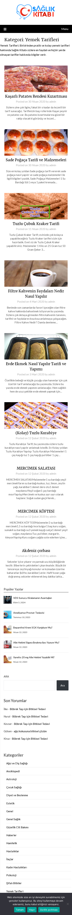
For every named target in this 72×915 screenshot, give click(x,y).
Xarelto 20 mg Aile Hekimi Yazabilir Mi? (34, 657)
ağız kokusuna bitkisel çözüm (30, 731)
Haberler (11, 835)
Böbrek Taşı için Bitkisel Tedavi (28, 709)
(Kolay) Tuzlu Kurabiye (36, 433)
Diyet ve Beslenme (17, 795)
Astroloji (11, 779)
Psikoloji (11, 875)
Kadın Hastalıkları (16, 867)
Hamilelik (11, 843)
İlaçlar (9, 859)
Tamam (20, 909)
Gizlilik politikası (49, 909)
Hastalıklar (12, 851)
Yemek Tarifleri (14, 891)
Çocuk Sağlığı (14, 787)
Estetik (10, 803)
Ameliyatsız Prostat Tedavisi (28, 612)
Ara (6, 676)
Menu (64, 28)
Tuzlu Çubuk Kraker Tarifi (36, 224)
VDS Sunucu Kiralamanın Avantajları (32, 597)
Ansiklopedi (13, 771)
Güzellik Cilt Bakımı (17, 827)
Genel (9, 811)
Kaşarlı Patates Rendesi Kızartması (36, 96)
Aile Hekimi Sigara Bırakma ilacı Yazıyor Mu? (36, 642)
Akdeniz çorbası (36, 550)
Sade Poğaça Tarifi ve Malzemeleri (36, 160)
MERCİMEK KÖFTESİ (36, 511)
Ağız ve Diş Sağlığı (17, 763)
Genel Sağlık (13, 819)
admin (52, 101)
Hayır (32, 909)
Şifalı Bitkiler (14, 883)
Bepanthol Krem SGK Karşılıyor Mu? (32, 627)
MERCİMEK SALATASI (36, 468)
